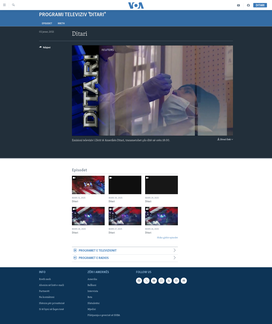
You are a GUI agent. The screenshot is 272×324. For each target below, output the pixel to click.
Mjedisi (92, 309)
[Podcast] (176, 281)
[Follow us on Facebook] (139, 281)
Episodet (47, 23)
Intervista (93, 291)
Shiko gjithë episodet (167, 238)
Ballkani (92, 285)
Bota (90, 297)
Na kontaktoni (46, 297)
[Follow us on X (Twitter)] (146, 281)
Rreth (61, 23)
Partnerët (44, 291)
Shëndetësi (94, 303)
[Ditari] (88, 185)
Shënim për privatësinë (52, 303)
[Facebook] (248, 5)
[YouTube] (239, 5)
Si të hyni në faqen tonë (51, 309)
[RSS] (169, 281)
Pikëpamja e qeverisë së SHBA (104, 315)
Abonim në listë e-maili (51, 285)
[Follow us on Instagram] (161, 281)
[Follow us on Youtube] (154, 281)
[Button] (45, 48)
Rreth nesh (45, 279)
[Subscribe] (184, 281)
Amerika (92, 279)
